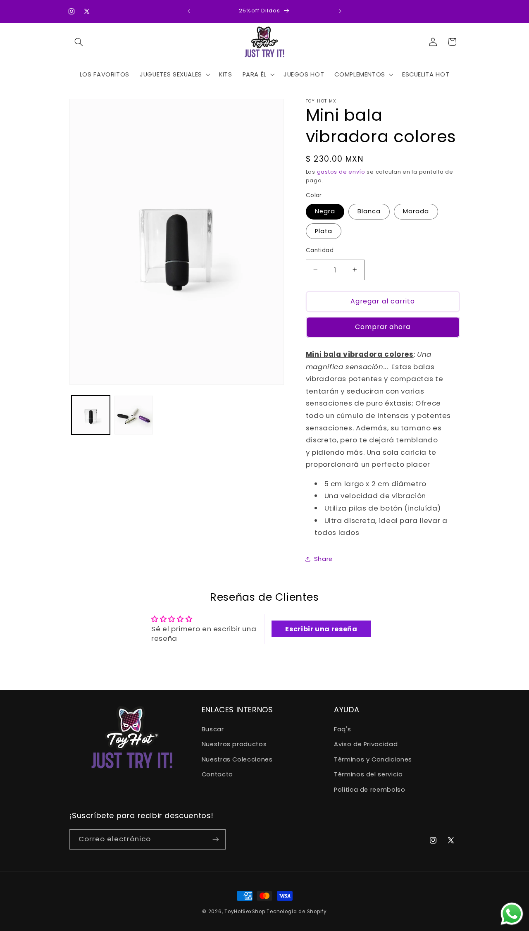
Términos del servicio (368, 775)
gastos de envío (341, 171)
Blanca (369, 211)
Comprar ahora (383, 326)
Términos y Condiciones (373, 759)
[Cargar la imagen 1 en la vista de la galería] (90, 415)
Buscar (213, 730)
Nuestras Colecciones (237, 759)
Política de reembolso (369, 789)
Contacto (217, 775)
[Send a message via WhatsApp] (512, 914)
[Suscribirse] (215, 839)
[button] (78, 41)
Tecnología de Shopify (296, 911)
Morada (416, 211)
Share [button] (323, 559)
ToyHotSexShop (245, 911)
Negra (325, 211)
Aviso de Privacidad (366, 744)
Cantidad (320, 250)
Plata (323, 231)
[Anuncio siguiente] (340, 11)
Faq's (342, 730)
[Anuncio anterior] (189, 11)
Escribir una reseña (321, 629)
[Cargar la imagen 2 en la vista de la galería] (133, 415)
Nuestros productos (234, 744)
